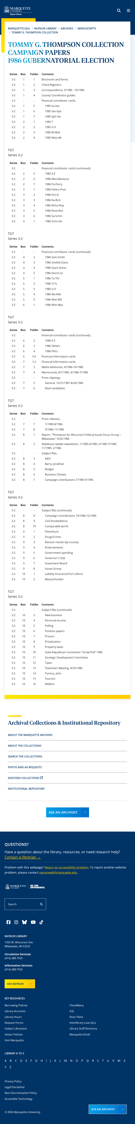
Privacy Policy (13, 1081)
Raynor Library (45, 28)
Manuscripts (87, 28)
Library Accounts (15, 1011)
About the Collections (24, 746)
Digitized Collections (23, 778)
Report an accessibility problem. (67, 867)
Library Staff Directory (83, 1028)
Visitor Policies (14, 1034)
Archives (67, 28)
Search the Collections (25, 756)
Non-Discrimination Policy (21, 1093)
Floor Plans (76, 1017)
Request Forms (14, 1023)
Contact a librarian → (23, 856)
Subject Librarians (16, 1028)
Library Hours (13, 1017)
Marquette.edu (19, 28)
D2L (71, 1011)
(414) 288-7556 (14, 969)
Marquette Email (79, 1034)
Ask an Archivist (63, 812)
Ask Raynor (15, 984)
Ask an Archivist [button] (103, 1109)
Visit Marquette (14, 1040)
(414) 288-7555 (14, 958)
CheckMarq (76, 1005)
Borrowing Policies (16, 1005)
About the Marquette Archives (30, 735)
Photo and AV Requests (25, 767)
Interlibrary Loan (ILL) (82, 1023)
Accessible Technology (18, 1099)
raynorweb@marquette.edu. (58, 872)
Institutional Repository (26, 789)
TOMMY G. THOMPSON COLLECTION (35, 32)
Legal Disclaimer (15, 1087)
